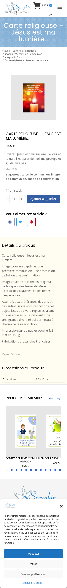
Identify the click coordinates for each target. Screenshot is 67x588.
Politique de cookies (31, 582)
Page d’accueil (11, 354)
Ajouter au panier (43, 199)
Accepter (33, 553)
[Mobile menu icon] (59, 8)
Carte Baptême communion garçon (25, 459)
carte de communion (35, 174)
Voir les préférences (33, 574)
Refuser (33, 563)
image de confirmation (43, 179)
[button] (61, 506)
